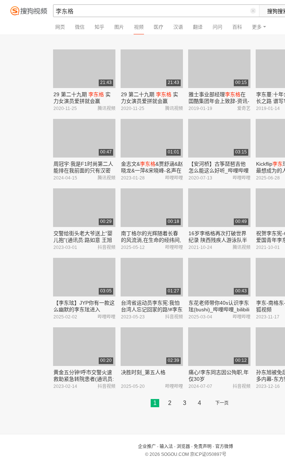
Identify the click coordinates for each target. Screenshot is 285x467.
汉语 (178, 27)
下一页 (222, 403)
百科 (237, 27)
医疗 (158, 27)
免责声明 (203, 446)
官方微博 (224, 446)
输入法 (166, 446)
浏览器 (183, 446)
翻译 (198, 27)
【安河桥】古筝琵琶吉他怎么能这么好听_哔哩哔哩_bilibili (219, 170)
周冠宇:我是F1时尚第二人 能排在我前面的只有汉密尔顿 (83, 170)
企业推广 (147, 446)
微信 (80, 27)
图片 (119, 27)
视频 (139, 27)
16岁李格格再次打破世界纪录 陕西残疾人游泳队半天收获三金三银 (218, 240)
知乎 (99, 27)
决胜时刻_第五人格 (143, 372)
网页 (60, 27)
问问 (217, 27)
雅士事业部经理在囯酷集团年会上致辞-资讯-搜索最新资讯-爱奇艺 (219, 101)
